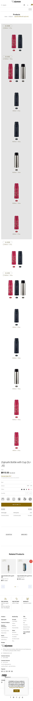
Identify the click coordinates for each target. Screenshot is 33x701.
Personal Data (15, 627)
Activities (14, 632)
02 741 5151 (5, 662)
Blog (13, 640)
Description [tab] (9, 534)
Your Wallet (14, 621)
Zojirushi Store (4, 637)
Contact (25, 618)
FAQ (24, 622)
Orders (13, 623)
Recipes (3, 642)
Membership (15, 616)
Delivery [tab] (3, 509)
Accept (16, 690)
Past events (3, 632)
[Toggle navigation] (30, 9)
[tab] (16, 482)
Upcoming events (5, 630)
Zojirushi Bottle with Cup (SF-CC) (24, 575)
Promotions (3, 628)
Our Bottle (14, 636)
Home (6, 16)
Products (11, 16)
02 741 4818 (5, 657)
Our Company (15, 634)
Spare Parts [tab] (24, 534)
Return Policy (26, 629)
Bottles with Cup (4, 578)
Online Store (4, 639)
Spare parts (3, 619)
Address (14, 625)
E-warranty (25, 624)
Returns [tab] (30, 509)
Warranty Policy (26, 627)
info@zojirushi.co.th (7, 653)
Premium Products (5, 622)
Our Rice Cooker (15, 638)
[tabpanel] (8, 570)
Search (24, 620)
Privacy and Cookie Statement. (16, 687)
